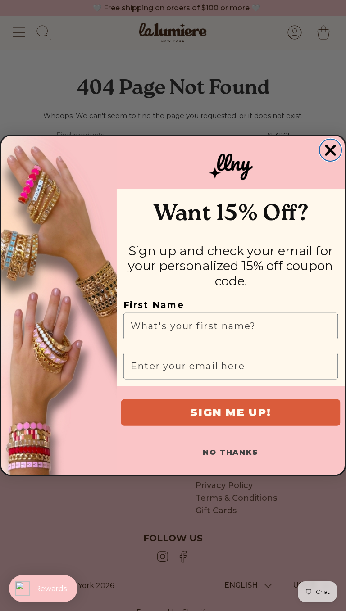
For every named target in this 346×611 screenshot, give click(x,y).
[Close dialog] (330, 150)
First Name (153, 305)
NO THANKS (230, 452)
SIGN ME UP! (230, 412)
